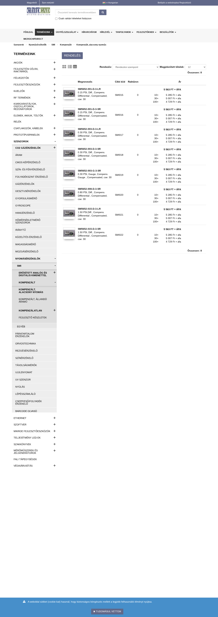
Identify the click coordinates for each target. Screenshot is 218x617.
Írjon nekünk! (48, 3)
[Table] (75, 67)
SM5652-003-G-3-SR (89, 170)
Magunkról (32, 3)
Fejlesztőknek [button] (146, 32)
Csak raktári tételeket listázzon (75, 18)
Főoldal (28, 32)
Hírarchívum (89, 32)
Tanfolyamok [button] (123, 32)
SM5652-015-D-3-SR (89, 229)
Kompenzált (66, 45)
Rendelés (72, 55)
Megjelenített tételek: (172, 67)
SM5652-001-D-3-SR (89, 109)
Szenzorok (19, 45)
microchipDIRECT (33, 39)
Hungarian (113, 3)
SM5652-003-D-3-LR (89, 129)
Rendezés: (106, 67)
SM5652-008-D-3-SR (89, 189)
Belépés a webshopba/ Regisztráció (174, 3)
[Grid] (64, 66)
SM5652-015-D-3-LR (89, 208)
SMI (53, 45)
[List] (69, 66)
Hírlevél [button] (105, 32)
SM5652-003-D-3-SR (89, 149)
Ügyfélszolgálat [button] (66, 32)
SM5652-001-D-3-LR (89, 89)
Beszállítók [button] (167, 32)
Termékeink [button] (44, 32)
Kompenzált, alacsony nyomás (91, 45)
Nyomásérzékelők (37, 45)
